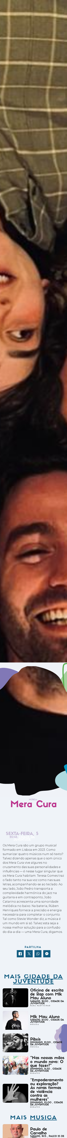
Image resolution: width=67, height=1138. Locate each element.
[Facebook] (20, 953)
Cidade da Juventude (24, 838)
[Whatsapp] (38, 953)
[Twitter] (29, 953)
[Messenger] (46, 953)
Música (33, 800)
